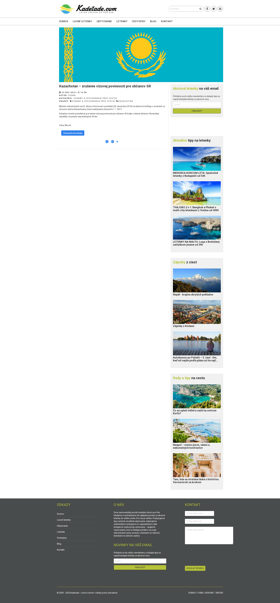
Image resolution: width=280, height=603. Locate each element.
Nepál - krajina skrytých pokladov (193, 294)
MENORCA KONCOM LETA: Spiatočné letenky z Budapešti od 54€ (195, 174)
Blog (153, 21)
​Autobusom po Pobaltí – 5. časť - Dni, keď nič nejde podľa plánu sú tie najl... (195, 359)
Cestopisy (138, 21)
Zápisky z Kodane (183, 326)
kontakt (209, 593)
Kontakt (167, 21)
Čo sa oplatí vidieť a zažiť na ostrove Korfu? (194, 412)
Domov (63, 21)
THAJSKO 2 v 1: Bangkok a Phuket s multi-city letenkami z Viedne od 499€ (196, 209)
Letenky (122, 21)
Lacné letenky (82, 21)
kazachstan (125, 101)
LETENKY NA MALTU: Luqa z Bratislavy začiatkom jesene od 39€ (196, 243)
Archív (219, 593)
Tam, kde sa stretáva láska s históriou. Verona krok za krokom (196, 481)
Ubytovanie (104, 21)
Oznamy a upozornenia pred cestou (95, 98)
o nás (200, 593)
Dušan (72, 95)
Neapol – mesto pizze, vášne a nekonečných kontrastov (191, 446)
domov (192, 593)
